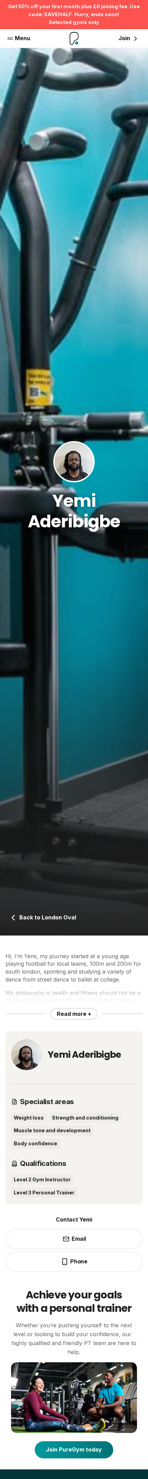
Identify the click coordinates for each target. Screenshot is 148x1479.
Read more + (74, 1013)
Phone (78, 1261)
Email (79, 1238)
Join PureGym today (74, 1449)
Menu (22, 38)
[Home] (74, 38)
